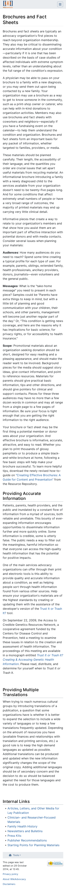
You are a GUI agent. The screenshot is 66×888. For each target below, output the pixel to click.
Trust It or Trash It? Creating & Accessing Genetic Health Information (33, 659)
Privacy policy (10, 874)
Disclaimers (9, 884)
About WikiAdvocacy (14, 879)
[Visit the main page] (8, 5)
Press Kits (14, 835)
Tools (16, 855)
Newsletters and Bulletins (25, 831)
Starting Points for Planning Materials (33, 845)
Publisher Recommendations (27, 840)
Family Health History (22, 826)
